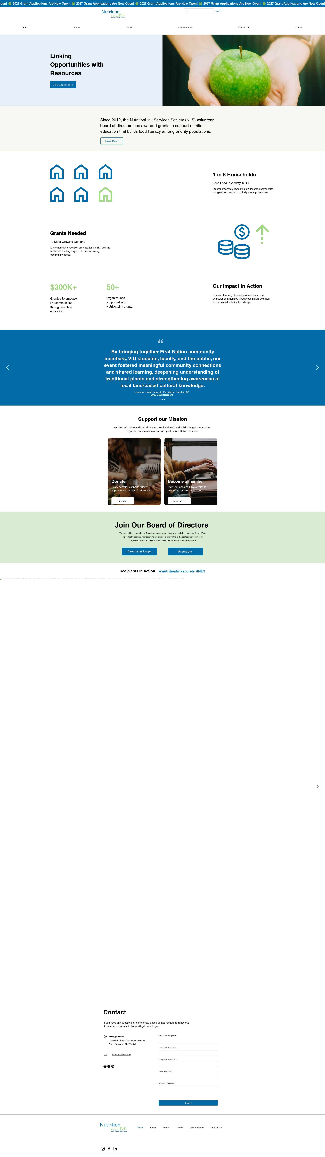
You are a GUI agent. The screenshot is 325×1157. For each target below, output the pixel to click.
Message (167, 1083)
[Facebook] (108, 1066)
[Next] (317, 367)
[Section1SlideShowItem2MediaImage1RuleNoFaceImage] (162, 399)
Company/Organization (168, 1059)
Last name (167, 1048)
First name (167, 1036)
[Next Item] (318, 786)
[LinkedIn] (112, 1066)
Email (165, 1071)
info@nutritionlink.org (122, 1054)
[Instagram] (105, 1066)
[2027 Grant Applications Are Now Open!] (162, 3)
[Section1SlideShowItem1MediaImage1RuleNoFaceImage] (160, 399)
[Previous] (7, 367)
